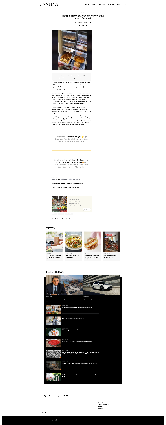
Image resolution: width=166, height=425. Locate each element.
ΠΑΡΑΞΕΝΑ (87, 253)
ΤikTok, (53, 85)
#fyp (85, 137)
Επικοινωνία (101, 406)
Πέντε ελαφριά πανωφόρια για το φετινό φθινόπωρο (73, 318)
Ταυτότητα (100, 408)
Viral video (61, 213)
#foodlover (71, 165)
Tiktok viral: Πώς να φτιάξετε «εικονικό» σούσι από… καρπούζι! (68, 183)
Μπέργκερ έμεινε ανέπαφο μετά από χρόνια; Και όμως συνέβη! (92, 257)
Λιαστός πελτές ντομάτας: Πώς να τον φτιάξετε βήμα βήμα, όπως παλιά (77, 341)
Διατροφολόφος (69, 213)
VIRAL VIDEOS (83, 12)
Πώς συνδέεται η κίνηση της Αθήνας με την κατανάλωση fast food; (54, 257)
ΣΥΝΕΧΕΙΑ (86, 209)
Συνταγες (86, 4)
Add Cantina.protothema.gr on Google (70, 78)
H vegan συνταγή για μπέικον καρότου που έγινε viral (65, 187)
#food (65, 139)
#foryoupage (58, 139)
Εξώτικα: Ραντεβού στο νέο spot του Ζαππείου (71, 330)
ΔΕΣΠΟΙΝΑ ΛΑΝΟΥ (78, 22)
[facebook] (79, 25)
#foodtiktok (71, 139)
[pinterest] (83, 25)
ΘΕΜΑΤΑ (49, 253)
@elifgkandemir (60, 137)
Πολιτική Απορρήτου (103, 404)
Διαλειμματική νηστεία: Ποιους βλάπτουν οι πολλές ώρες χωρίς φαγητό (77, 307)
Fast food (54, 213)
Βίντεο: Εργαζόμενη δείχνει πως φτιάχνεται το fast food (66, 179)
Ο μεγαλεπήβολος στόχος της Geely (91, 299)
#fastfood (79, 139)
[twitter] (86, 25)
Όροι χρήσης (101, 402)
